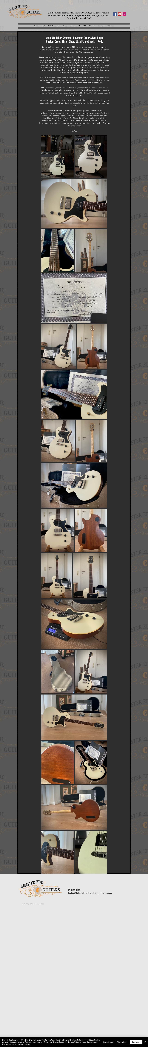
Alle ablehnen (122, 1042)
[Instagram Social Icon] (124, 14)
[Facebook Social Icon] (115, 14)
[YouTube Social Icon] (119, 14)
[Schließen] (145, 1042)
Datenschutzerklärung (22, 1044)
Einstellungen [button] (108, 1042)
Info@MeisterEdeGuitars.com (90, 893)
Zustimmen (136, 1042)
